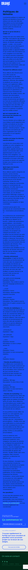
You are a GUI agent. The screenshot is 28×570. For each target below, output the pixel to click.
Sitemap (17, 563)
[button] (25, 4)
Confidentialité (5, 563)
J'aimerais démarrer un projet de (12, 524)
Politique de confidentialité (11, 503)
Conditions (11, 563)
